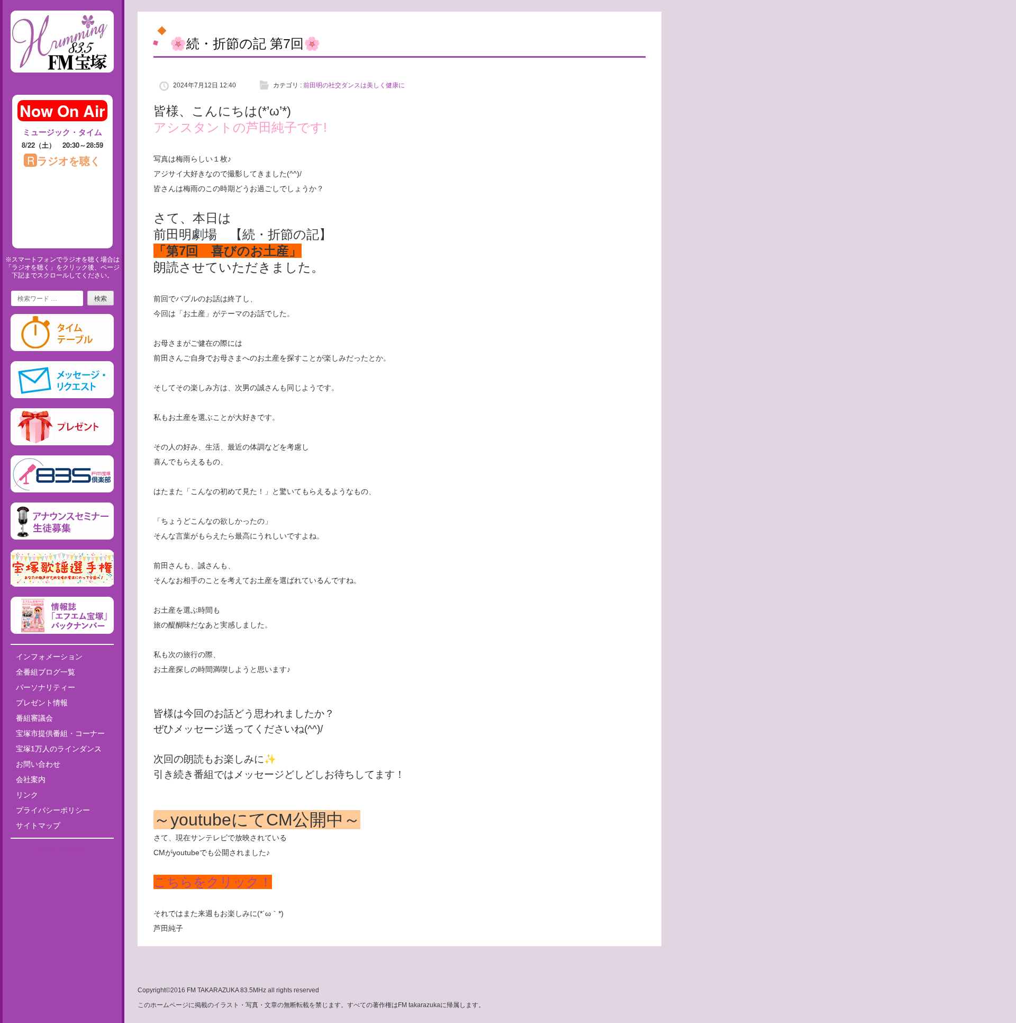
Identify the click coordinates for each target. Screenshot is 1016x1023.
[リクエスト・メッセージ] (62, 396)
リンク (27, 795)
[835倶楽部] (62, 490)
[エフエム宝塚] (62, 81)
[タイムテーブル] (62, 349)
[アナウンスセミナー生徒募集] (62, 537)
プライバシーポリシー (53, 810)
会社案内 (31, 779)
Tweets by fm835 (62, 850)
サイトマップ (38, 825)
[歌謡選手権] (62, 584)
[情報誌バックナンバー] (62, 631)
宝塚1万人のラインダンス (59, 748)
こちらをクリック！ (212, 882)
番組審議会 (34, 718)
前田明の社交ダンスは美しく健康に (354, 85)
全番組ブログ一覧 (45, 672)
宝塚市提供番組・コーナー (60, 733)
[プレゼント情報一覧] (62, 443)
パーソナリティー (45, 687)
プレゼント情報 (42, 702)
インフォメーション (49, 656)
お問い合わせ (38, 764)
